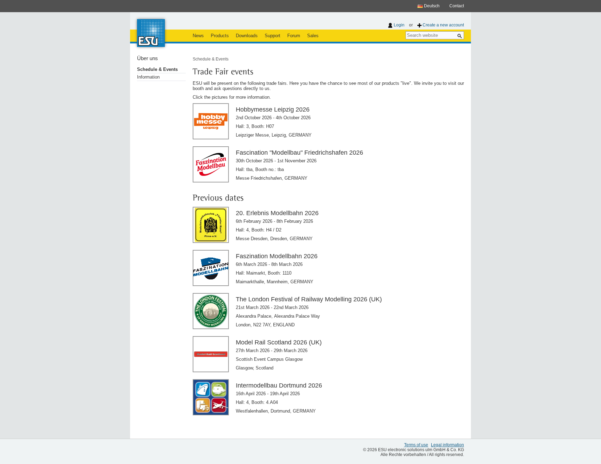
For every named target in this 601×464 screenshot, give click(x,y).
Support (272, 35)
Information (148, 77)
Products (220, 35)
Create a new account (443, 25)
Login (399, 25)
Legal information (447, 444)
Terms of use (416, 444)
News (198, 35)
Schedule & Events (157, 69)
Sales (313, 35)
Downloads (247, 35)
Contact (456, 5)
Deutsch (431, 5)
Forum (293, 35)
